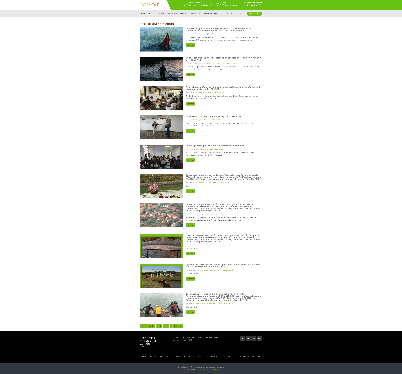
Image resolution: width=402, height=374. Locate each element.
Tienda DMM (254, 14)
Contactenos (197, 356)
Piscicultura (172, 14)
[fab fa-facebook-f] (227, 13)
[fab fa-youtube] (239, 13)
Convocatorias (195, 14)
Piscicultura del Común (215, 34)
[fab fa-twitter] (231, 13)
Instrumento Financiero (214, 356)
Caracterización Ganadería (158, 356)
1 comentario (203, 34)
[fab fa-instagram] (235, 13)
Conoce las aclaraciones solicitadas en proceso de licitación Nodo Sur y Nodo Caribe (223, 58)
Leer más (190, 45)
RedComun (160, 14)
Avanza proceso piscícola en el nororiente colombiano (215, 145)
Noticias (183, 14)
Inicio (144, 356)
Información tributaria (211, 14)
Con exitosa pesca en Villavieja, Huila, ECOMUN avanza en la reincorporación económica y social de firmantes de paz (218, 29)
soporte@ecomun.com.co (208, 369)
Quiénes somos (147, 14)
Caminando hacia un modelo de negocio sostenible (213, 116)
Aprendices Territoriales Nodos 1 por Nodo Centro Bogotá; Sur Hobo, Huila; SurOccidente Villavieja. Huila (223, 265)
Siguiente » (178, 326)
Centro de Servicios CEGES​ (180, 356)
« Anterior (150, 326)
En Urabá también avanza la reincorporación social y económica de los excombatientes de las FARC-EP (224, 88)
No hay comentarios (205, 63)
